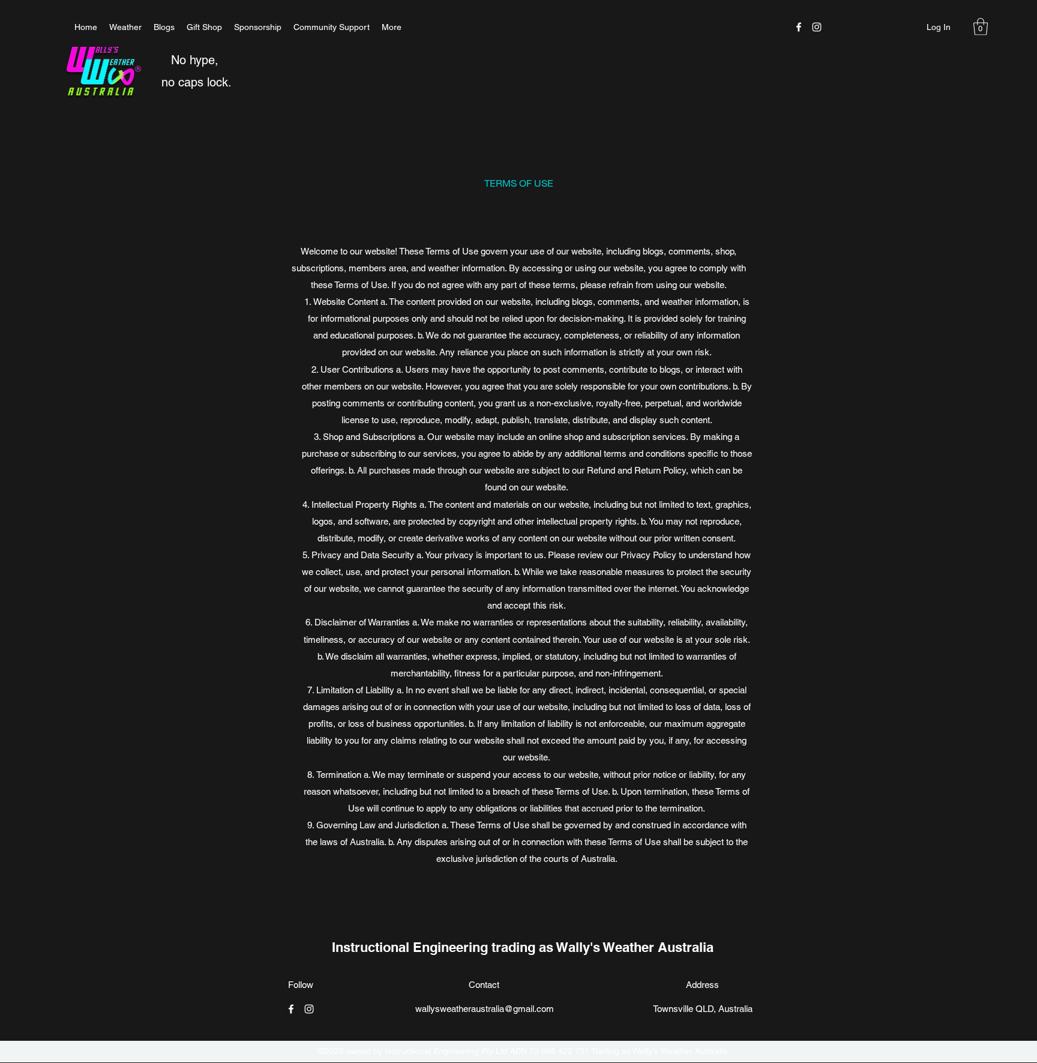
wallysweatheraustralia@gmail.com (484, 1009)
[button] (980, 26)
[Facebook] (799, 27)
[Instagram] (817, 27)
